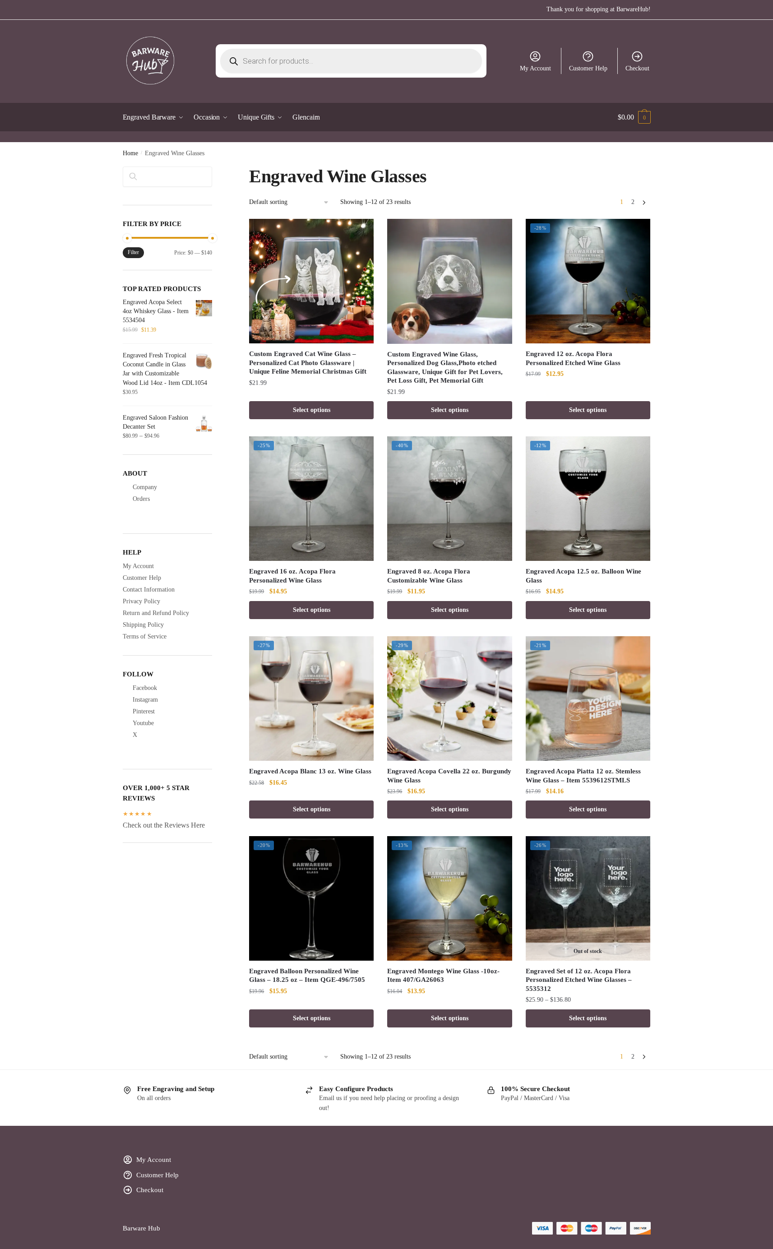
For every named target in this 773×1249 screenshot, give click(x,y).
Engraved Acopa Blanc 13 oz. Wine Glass (310, 771)
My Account (535, 68)
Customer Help (588, 68)
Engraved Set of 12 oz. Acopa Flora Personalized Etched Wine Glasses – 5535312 (579, 979)
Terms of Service (145, 636)
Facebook (145, 688)
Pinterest (144, 711)
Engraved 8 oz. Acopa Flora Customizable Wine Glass (428, 576)
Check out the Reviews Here (164, 825)
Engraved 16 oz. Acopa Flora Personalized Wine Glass (292, 576)
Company (145, 487)
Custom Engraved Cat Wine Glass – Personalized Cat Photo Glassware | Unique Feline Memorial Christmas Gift (307, 362)
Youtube (143, 723)
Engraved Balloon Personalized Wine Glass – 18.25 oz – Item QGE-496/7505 (307, 975)
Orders (141, 498)
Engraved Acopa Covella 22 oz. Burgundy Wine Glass (449, 776)
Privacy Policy (141, 601)
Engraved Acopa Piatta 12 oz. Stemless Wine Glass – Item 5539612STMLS (583, 776)
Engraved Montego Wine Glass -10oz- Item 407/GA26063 (443, 975)
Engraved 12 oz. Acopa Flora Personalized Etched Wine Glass (573, 358)
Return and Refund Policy (156, 613)
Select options (311, 410)
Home (130, 153)
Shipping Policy (143, 624)
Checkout (637, 68)
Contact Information (149, 589)
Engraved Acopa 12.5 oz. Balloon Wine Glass (583, 576)
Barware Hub (141, 1228)
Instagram (145, 699)
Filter (133, 252)
